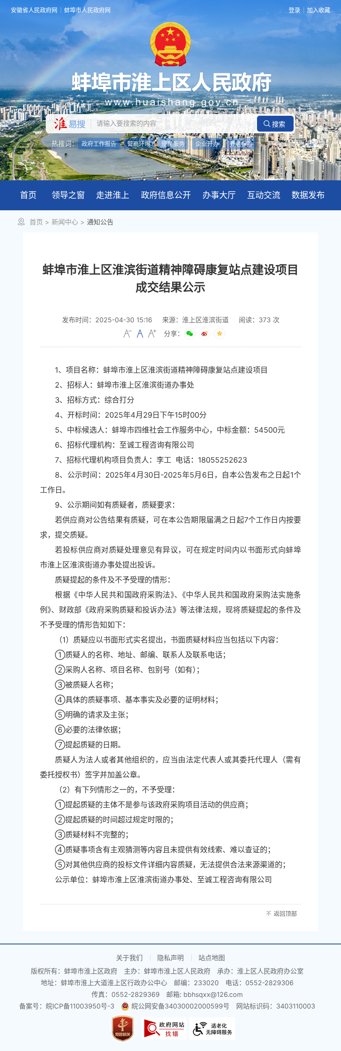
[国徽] (170, 43)
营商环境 (139, 143)
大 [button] (152, 333)
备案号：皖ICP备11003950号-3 (66, 1006)
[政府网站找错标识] (164, 1028)
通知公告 (100, 222)
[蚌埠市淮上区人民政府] (170, 89)
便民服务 (173, 143)
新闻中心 (65, 222)
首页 (36, 222)
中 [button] (140, 333)
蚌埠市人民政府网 (87, 9)
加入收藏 (318, 9)
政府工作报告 (99, 143)
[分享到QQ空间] (219, 333)
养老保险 (241, 143)
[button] (275, 124)
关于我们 (129, 958)
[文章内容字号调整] (140, 333)
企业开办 (207, 143)
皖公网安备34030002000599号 (180, 1006)
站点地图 (211, 958)
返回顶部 (285, 913)
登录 (294, 9)
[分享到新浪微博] (204, 333)
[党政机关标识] (122, 1028)
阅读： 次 (259, 320)
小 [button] (127, 333)
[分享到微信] (189, 333)
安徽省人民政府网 (34, 9)
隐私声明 (170, 958)
